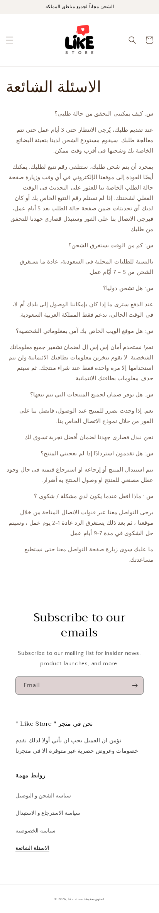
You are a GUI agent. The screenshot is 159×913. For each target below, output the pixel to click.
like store (75, 899)
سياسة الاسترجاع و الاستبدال (47, 813)
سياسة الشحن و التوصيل (43, 796)
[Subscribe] (134, 685)
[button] (9, 40)
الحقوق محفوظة (94, 899)
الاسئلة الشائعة (32, 848)
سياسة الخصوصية (35, 831)
